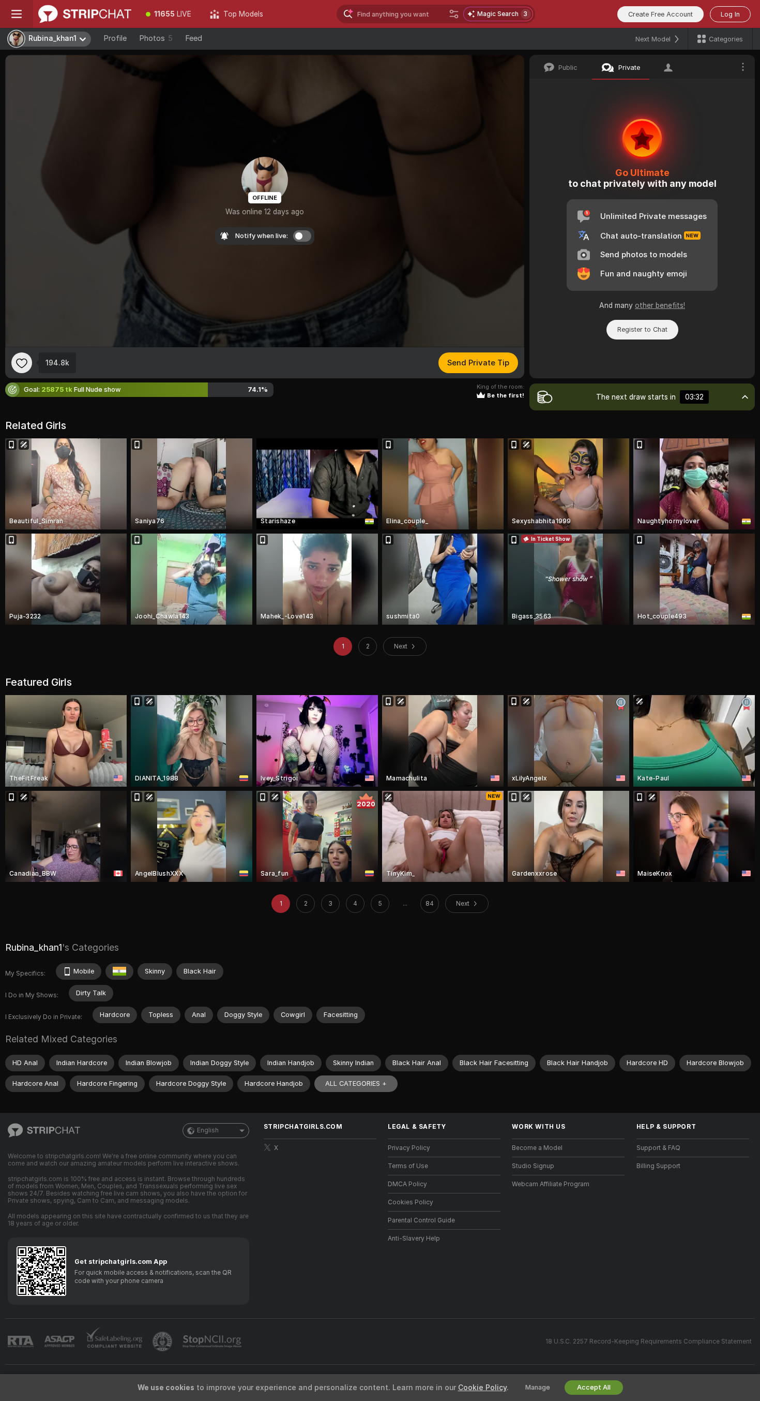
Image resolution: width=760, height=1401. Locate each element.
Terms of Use (408, 1166)
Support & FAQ (658, 1148)
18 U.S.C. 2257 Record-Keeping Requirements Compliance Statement (648, 1341)
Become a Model (537, 1148)
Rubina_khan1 (33, 947)
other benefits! (660, 305)
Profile (115, 38)
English (208, 1130)
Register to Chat (642, 329)
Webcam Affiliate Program (550, 1184)
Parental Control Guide (421, 1220)
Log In (730, 14)
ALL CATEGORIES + (356, 1083)
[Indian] (119, 971)
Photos (156, 38)
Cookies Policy (410, 1202)
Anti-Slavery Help (414, 1238)
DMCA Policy (407, 1184)
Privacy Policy (409, 1148)
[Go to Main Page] (84, 14)
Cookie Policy (482, 1387)
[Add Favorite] (21, 362)
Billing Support (658, 1166)
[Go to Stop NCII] (213, 1341)
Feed (193, 38)
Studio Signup (533, 1166)
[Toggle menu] (16, 14)
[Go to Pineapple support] (163, 1341)
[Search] (454, 14)
